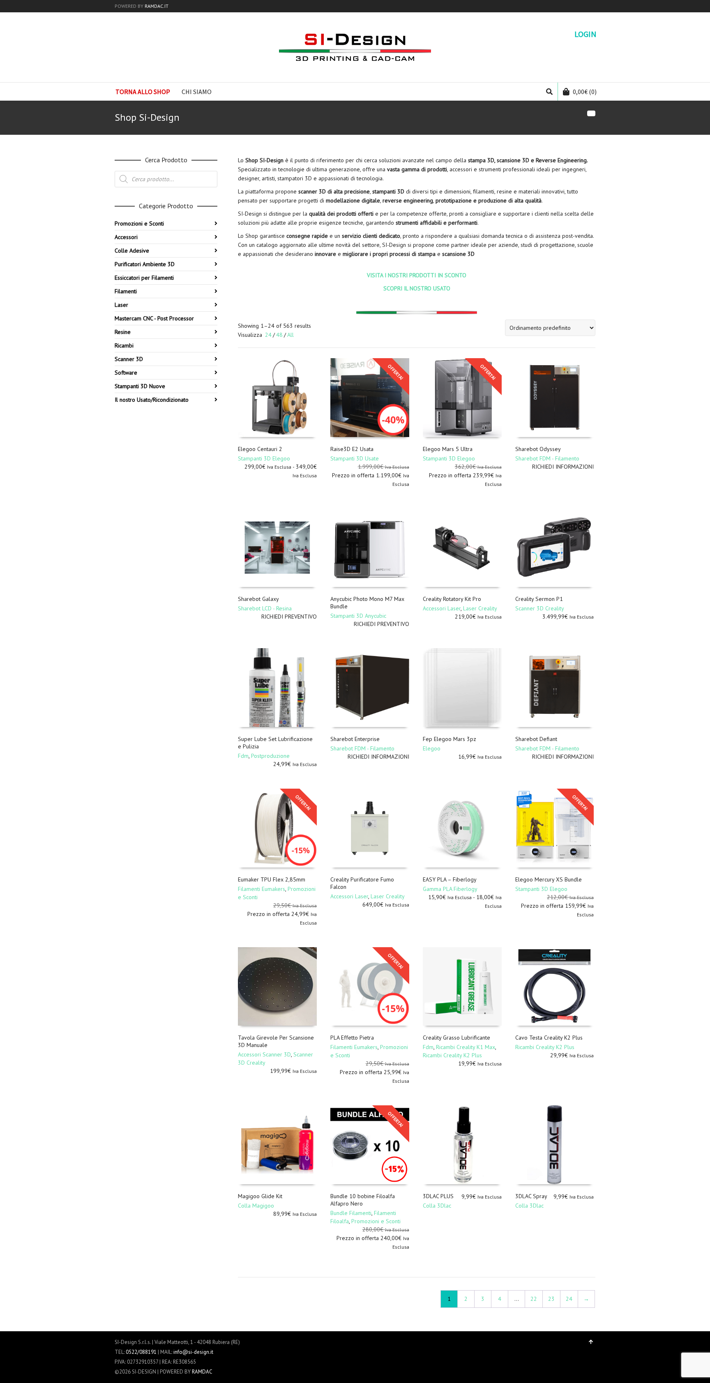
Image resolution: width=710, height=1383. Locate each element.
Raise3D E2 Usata (351, 449)
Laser (121, 304)
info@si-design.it (193, 1351)
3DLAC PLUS (438, 1196)
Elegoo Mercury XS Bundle (548, 879)
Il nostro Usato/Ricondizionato (152, 399)
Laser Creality (480, 608)
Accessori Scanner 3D (264, 1054)
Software (126, 372)
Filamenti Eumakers (261, 889)
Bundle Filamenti (350, 1213)
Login (585, 34)
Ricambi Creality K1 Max (465, 1047)
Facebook (583, 6)
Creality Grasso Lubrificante (456, 1037)
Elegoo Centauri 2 (260, 449)
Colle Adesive (132, 250)
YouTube (594, 6)
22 (533, 1298)
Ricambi (124, 345)
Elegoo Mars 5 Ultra (448, 449)
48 (279, 334)
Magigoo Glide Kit (260, 1196)
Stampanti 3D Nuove (140, 386)
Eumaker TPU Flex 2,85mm (271, 879)
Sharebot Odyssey (538, 449)
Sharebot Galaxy (258, 599)
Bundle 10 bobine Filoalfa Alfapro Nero (362, 1199)
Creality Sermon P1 (539, 599)
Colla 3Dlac (437, 1205)
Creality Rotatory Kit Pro (452, 599)
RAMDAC (202, 1371)
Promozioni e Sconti (376, 1221)
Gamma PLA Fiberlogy (450, 889)
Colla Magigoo (256, 1205)
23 (551, 1298)
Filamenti (126, 291)
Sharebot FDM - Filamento (547, 458)
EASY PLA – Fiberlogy (450, 879)
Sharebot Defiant (536, 739)
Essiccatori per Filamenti (144, 277)
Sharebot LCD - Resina (265, 608)
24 (268, 334)
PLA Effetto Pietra (352, 1037)
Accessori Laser (442, 608)
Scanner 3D (129, 359)
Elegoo (431, 748)
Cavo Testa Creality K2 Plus (549, 1037)
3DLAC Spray (531, 1196)
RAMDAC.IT (156, 6)
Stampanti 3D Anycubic (358, 615)
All (290, 334)
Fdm (243, 755)
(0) (585, 91)
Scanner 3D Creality (539, 608)
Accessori (126, 237)
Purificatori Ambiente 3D (145, 264)
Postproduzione (270, 755)
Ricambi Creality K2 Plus (452, 1055)
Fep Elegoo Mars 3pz (449, 739)
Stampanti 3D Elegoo (264, 458)
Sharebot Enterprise (355, 739)
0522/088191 (141, 1351)
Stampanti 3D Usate (354, 458)
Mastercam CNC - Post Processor (154, 318)
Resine (123, 332)
